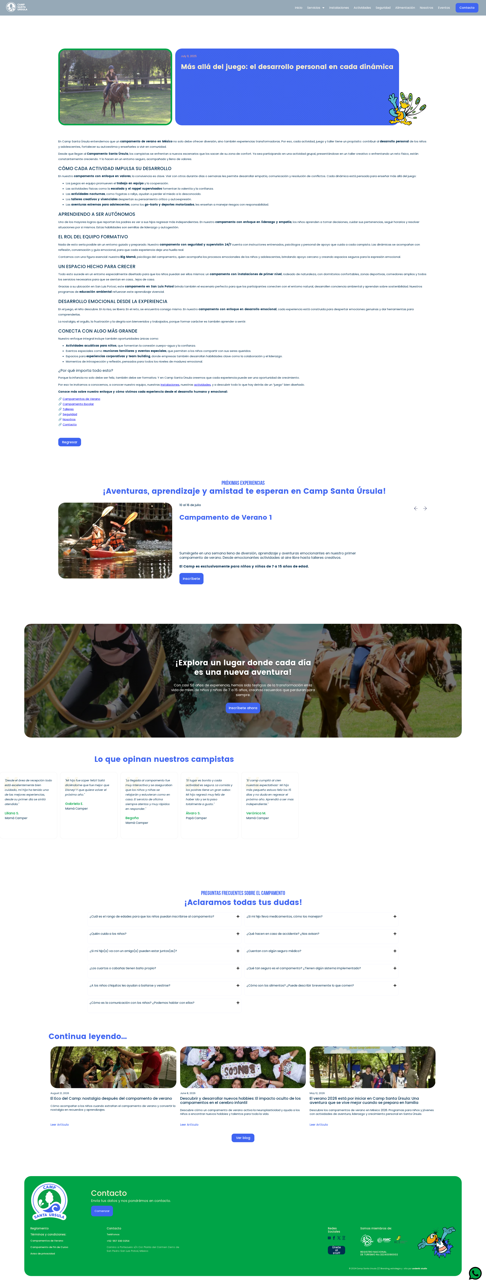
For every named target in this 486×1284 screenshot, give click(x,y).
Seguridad (70, 414)
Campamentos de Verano (81, 399)
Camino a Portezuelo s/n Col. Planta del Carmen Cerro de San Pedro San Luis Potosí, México (143, 1249)
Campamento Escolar (78, 404)
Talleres (68, 409)
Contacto (70, 424)
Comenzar (102, 1211)
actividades (202, 385)
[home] (19, 8)
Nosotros (69, 419)
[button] (315, 7)
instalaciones (170, 385)
